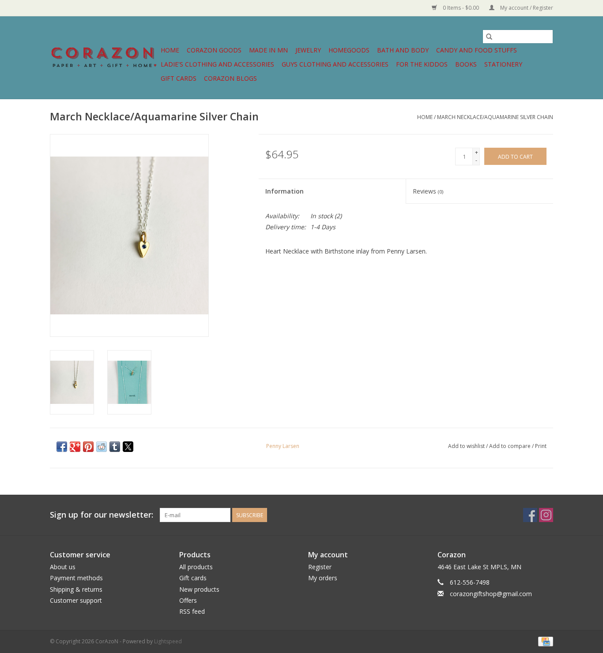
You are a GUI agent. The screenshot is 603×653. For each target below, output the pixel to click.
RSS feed (192, 611)
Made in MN (268, 50)
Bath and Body (403, 50)
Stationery (503, 64)
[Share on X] (128, 446)
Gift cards (178, 78)
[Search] (489, 37)
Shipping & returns (76, 589)
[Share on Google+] (75, 446)
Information (284, 191)
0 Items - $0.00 (460, 7)
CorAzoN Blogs (230, 78)
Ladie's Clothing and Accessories (217, 64)
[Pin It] (88, 446)
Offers (188, 600)
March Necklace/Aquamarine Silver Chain (495, 117)
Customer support (76, 600)
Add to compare (510, 446)
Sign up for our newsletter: (101, 514)
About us (62, 567)
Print (540, 446)
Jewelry (308, 50)
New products (199, 589)
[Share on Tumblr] (114, 446)
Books (466, 64)
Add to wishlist (467, 446)
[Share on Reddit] (101, 446)
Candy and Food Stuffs (476, 50)
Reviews (428, 191)
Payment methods (76, 578)
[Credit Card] (544, 641)
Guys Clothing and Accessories (335, 64)
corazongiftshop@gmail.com (491, 594)
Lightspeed (168, 641)
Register (320, 567)
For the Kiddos (422, 64)
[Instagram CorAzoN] (546, 515)
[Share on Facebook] (62, 446)
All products (196, 567)
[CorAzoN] (104, 57)
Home (170, 50)
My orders (322, 578)
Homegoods (348, 50)
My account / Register (526, 7)
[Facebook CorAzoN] (530, 515)
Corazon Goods (214, 50)
